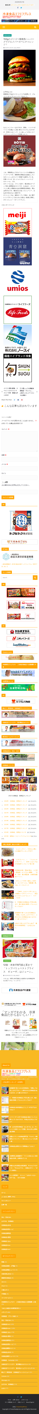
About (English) (30, 1402)
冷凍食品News (7, 960)
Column (4, 1376)
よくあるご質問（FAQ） (9, 1197)
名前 (4, 455)
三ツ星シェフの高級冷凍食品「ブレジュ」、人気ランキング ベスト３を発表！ (27, 391)
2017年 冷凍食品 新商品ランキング (15, 828)
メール (5, 464)
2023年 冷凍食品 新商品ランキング (15, 805)
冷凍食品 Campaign (8, 1360)
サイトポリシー (6, 1201)
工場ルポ (4, 1290)
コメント (5, 429)
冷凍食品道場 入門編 (8, 1266)
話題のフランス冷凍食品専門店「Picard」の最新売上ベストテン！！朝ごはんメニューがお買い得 (23, 1139)
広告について (21, 1402)
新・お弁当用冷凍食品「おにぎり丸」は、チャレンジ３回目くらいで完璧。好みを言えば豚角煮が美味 (23, 1129)
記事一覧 (4, 1205)
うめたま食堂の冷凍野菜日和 (10, 1308)
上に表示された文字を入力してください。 (16, 485)
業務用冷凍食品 (7, 35)
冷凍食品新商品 (6, 1233)
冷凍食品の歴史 (6, 1237)
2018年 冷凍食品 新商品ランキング (15, 824)
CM (3, 1282)
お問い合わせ (16, 1400)
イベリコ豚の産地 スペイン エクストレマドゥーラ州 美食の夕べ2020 (11, 391)
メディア (4, 1312)
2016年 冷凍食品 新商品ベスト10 (15, 832)
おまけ (3, 1388)
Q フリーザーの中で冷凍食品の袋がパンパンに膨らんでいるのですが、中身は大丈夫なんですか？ (23, 1119)
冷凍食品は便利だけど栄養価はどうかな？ (22, 1146)
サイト (4, 473)
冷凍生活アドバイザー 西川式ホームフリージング (17, 1368)
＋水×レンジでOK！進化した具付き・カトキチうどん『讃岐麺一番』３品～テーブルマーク (26, 883)
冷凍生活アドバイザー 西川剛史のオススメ (15, 1364)
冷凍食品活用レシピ (7, 1229)
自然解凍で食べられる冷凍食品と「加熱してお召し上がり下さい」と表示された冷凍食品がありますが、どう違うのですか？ (23, 1090)
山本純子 (18, 48)
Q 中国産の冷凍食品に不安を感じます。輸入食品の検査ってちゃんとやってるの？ (26, 904)
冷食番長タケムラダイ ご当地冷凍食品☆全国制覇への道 (19, 1302)
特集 (3, 1262)
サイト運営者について (10, 1402)
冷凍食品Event (6, 1249)
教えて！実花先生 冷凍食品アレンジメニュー (15, 1372)
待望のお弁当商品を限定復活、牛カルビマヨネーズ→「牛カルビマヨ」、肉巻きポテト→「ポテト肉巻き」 (23, 1168)
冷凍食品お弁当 (6, 1225)
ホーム (3, 1192)
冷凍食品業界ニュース (8, 1356)
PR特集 (4, 1294)
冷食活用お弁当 (6, 1274)
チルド (3, 1286)
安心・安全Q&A (6, 1217)
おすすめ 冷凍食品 (7, 1221)
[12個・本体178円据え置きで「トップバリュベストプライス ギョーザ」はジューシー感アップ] (19, 940)
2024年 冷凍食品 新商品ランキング (15, 801)
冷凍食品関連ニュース (8, 1270)
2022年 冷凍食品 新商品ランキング (15, 809)
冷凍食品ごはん (6, 1241)
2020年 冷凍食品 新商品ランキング (15, 816)
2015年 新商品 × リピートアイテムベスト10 (17, 836)
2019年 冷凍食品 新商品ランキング (15, 820)
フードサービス (6, 1298)
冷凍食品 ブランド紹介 (9, 1316)
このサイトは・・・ (26, 1400)
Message (4, 1380)
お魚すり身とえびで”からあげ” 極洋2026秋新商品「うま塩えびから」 (26, 925)
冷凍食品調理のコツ (7, 1348)
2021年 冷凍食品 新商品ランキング (15, 813)
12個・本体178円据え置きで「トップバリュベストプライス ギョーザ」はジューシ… (18, 968)
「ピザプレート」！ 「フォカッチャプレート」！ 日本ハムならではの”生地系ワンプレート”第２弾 (26, 862)
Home (9, 1400)
